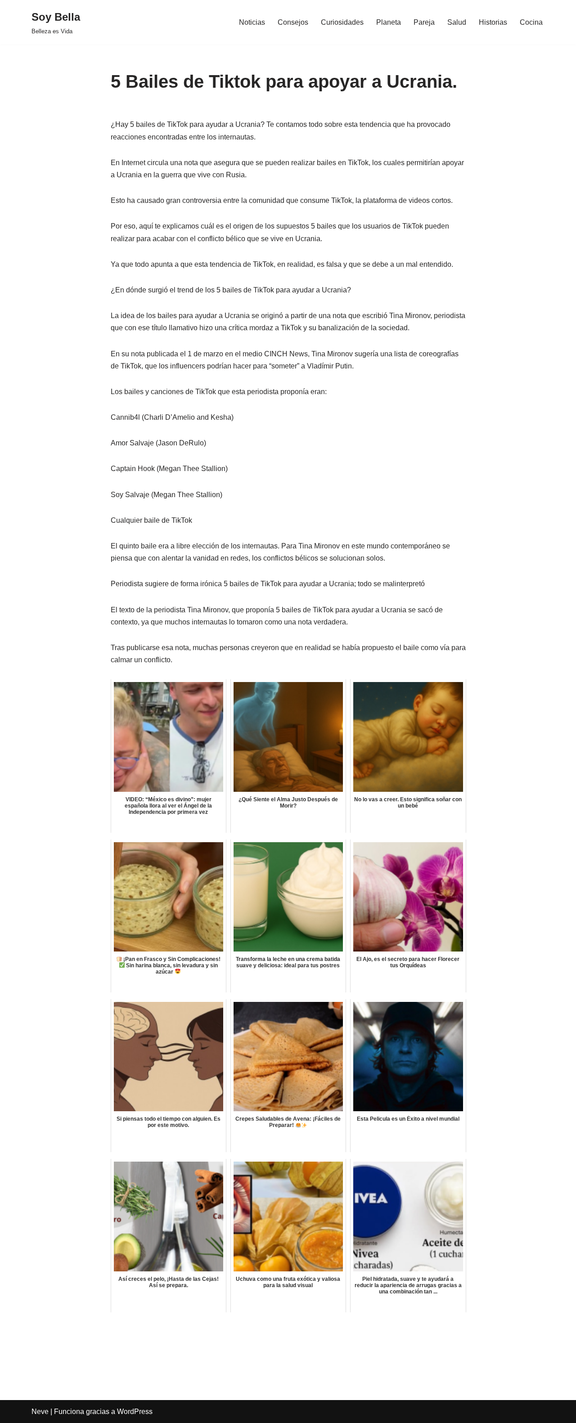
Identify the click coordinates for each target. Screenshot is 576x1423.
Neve (40, 1411)
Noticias (252, 22)
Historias (493, 22)
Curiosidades (342, 22)
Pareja (424, 22)
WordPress (135, 1411)
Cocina (531, 22)
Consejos (293, 22)
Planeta (388, 22)
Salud (456, 22)
